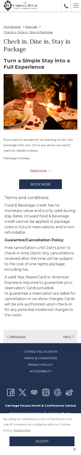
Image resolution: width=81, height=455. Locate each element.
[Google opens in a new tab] (57, 392)
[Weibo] (69, 392)
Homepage (12, 26)
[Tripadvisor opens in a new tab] (34, 392)
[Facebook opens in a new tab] (10, 392)
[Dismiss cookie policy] (74, 449)
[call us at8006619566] (66, 5)
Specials (31, 26)
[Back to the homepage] (20, 5)
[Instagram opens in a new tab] (46, 392)
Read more (22, 430)
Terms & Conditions (40, 358)
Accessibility (41, 371)
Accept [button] (42, 441)
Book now (41, 184)
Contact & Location (40, 351)
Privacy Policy (40, 364)
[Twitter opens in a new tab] (22, 392)
